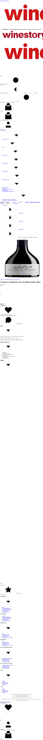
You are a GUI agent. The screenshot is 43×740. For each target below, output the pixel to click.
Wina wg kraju (20, 213)
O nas (3, 680)
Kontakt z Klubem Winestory (16, 29)
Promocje (16, 203)
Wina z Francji (20, 221)
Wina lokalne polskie (6, 661)
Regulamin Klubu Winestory (7, 609)
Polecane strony (5, 683)
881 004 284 (5, 29)
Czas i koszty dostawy (6, 618)
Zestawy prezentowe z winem (7, 637)
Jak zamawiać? (5, 619)
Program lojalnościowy (6, 608)
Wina (3, 633)
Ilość (1, 285)
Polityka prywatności (6, 611)
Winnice (8, 203)
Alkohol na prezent (6, 659)
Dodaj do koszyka (3, 305)
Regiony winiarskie (6, 634)
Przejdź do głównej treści (4, 0)
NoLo (12, 202)
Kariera (4, 684)
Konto (4, 607)
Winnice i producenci (6, 635)
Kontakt (4, 681)
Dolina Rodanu (21, 229)
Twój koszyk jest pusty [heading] (4, 120)
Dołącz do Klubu (3, 130)
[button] (25, 101)
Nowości (20, 202)
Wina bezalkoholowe (6, 660)
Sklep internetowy (5, 701)
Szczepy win (5, 636)
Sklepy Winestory (5, 682)
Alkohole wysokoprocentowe (7, 658)
